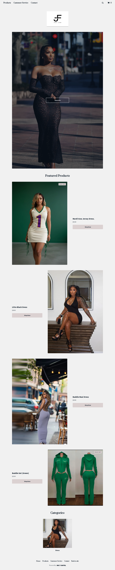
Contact (34, 3)
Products (7, 3)
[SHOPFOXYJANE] (57, 19)
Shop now (58, 100)
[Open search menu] (102, 3)
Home (38, 561)
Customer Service (21, 3)
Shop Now (88, 227)
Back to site (75, 561)
